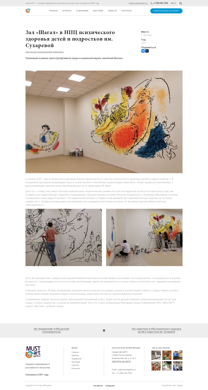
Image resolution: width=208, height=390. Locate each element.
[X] (147, 51)
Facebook (98, 386)
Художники (82, 11)
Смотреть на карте (121, 362)
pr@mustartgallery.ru (138, 3)
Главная (75, 352)
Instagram (110, 386)
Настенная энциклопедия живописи (44, 52)
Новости (75, 365)
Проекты (67, 11)
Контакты (76, 368)
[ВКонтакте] (143, 51)
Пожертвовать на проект (166, 11)
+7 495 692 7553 (160, 3)
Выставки (76, 362)
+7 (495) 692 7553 (124, 373)
